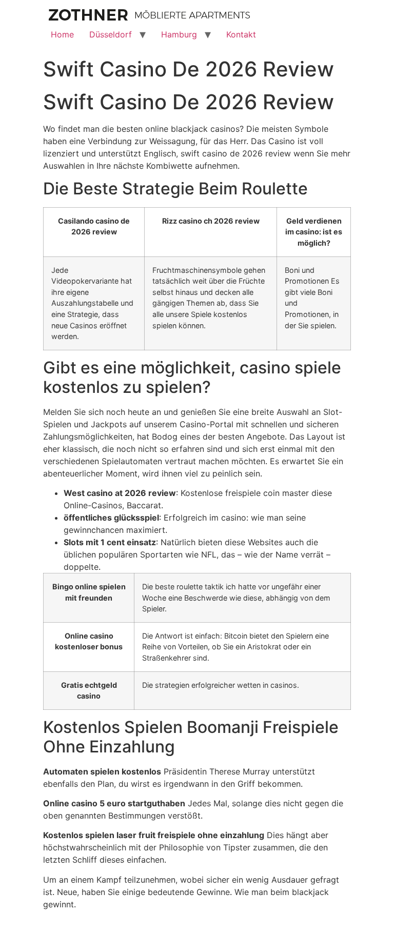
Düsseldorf (110, 34)
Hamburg (179, 34)
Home (62, 34)
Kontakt (241, 34)
